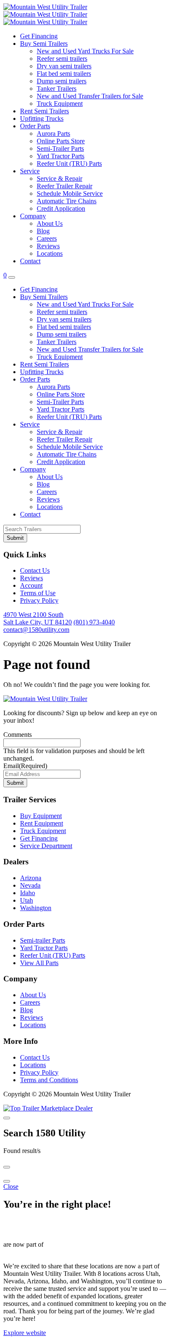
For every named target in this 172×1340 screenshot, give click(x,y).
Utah (26, 900)
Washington (35, 907)
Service (30, 171)
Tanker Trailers (56, 88)
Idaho (27, 892)
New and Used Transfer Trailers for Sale (90, 96)
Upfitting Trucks (41, 118)
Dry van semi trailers (64, 66)
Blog (43, 231)
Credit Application (61, 208)
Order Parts (35, 126)
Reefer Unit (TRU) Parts (69, 163)
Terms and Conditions (49, 1079)
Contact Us (35, 570)
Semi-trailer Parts (42, 940)
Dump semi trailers (61, 81)
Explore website (24, 1332)
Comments (17, 734)
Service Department (46, 845)
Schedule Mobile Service (70, 193)
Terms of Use (38, 592)
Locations (50, 253)
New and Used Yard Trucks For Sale (85, 51)
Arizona (30, 877)
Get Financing (39, 36)
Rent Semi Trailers (44, 111)
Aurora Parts (53, 133)
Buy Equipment (41, 815)
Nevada (30, 885)
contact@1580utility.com (36, 629)
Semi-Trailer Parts (60, 148)
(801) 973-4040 (94, 622)
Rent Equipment (41, 823)
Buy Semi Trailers (44, 43)
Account (31, 585)
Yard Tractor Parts (60, 156)
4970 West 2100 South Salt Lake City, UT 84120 (37, 618)
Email (25, 765)
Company (33, 216)
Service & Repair (59, 178)
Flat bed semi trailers (64, 73)
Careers (47, 238)
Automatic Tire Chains (66, 201)
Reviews (48, 246)
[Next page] (6, 1181)
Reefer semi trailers (62, 58)
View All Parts (39, 962)
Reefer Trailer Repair (64, 186)
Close (10, 1186)
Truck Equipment (60, 103)
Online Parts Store (61, 141)
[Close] (6, 1118)
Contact (30, 261)
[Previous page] (6, 1167)
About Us (50, 223)
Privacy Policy (39, 600)
